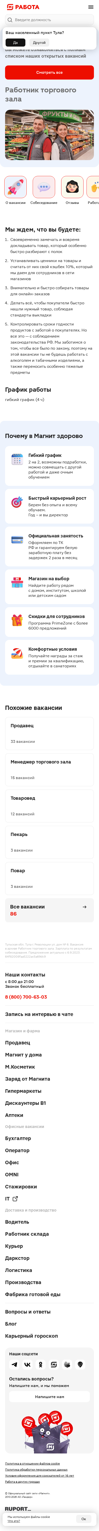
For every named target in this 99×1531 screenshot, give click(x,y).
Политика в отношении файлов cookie (32, 1463)
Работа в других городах (22, 1481)
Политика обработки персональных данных (36, 1469)
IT (7, 1199)
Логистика (18, 1270)
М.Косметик (20, 1067)
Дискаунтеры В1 (25, 1103)
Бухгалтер (18, 1138)
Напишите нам (49, 1396)
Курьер (14, 1246)
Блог (11, 1324)
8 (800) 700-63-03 (26, 997)
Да (15, 43)
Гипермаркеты (23, 1091)
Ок (83, 1519)
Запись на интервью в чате (39, 1014)
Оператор (17, 1150)
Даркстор (17, 1258)
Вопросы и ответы (28, 1312)
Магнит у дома (23, 1055)
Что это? (14, 1521)
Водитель (17, 1222)
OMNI (12, 1175)
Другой (39, 43)
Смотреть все (49, 72)
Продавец (17, 1043)
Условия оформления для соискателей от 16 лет (39, 1475)
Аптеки (14, 1115)
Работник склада (27, 1234)
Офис (12, 1162)
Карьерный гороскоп (31, 1336)
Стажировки (21, 1187)
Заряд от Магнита (27, 1079)
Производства (23, 1282)
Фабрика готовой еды (32, 1294)
